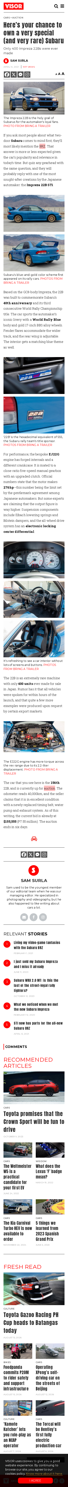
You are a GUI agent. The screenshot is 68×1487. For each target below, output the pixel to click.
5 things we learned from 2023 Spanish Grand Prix (47, 1231)
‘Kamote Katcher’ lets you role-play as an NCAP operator (17, 1435)
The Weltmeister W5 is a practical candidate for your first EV (17, 1177)
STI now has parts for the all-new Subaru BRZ (38, 1026)
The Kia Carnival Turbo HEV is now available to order (17, 1231)
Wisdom (41, 1161)
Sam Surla (19, 60)
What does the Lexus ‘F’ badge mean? (49, 1171)
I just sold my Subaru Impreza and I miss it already (36, 964)
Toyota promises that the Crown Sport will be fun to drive (33, 1122)
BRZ (42, 146)
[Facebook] (7, 74)
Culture (8, 1308)
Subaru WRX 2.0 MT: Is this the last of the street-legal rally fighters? (36, 985)
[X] (14, 74)
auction (49, 788)
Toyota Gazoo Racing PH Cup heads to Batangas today (31, 1323)
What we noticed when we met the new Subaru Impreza (36, 1007)
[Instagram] (27, 74)
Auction (17, 17)
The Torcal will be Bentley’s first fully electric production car (49, 1435)
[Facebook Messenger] (20, 74)
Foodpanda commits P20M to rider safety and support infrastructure (16, 1378)
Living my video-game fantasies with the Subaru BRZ (37, 945)
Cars (6, 17)
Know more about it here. (44, 1473)
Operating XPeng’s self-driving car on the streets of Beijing (48, 1378)
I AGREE (35, 1480)
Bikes (7, 1362)
